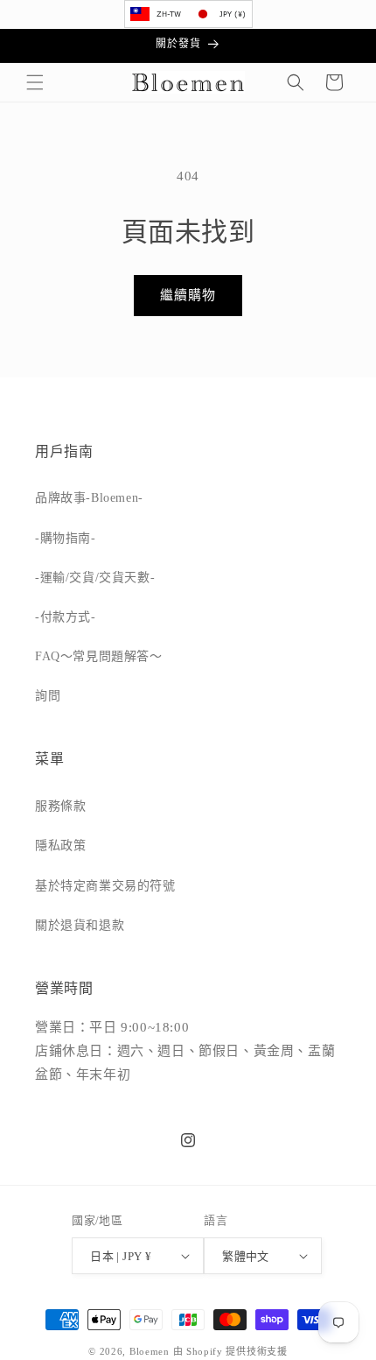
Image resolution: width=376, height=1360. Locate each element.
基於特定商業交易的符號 (105, 885)
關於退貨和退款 (79, 925)
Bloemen (149, 1351)
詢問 (47, 695)
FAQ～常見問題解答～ (99, 656)
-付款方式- (65, 617)
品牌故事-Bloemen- (89, 497)
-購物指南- (65, 538)
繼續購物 (188, 295)
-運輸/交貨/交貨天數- (95, 577)
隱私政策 (60, 845)
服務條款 (60, 806)
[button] (35, 82)
